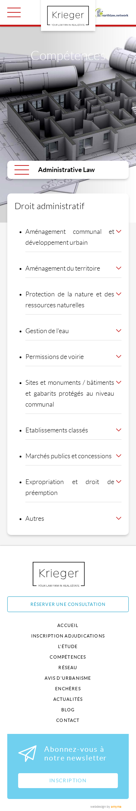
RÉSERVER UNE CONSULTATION (68, 604)
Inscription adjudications (68, 636)
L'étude (68, 646)
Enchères (68, 688)
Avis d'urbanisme (68, 678)
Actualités (68, 699)
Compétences (68, 657)
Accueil (67, 625)
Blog (68, 709)
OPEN (14, 12)
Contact (67, 720)
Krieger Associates (67, 574)
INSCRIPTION (68, 780)
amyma (116, 806)
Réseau (67, 667)
